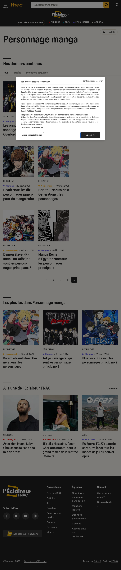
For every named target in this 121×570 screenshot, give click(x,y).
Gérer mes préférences (32, 135)
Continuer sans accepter (93, 81)
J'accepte (90, 135)
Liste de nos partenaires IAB (32, 127)
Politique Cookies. (34, 111)
